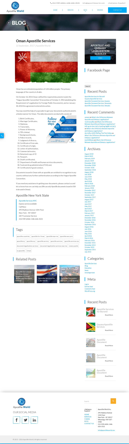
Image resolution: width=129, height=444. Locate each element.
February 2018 (90, 186)
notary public (73, 246)
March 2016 (89, 238)
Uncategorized (90, 272)
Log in (87, 284)
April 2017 (88, 209)
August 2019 (89, 154)
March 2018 (89, 183)
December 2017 (90, 190)
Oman (29, 251)
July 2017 (88, 202)
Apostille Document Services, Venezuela (98, 103)
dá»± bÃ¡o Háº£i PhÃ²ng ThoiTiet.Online (98, 133)
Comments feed (90, 289)
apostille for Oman (38, 236)
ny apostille (21, 251)
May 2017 (88, 206)
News (86, 270)
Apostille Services (91, 263)
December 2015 (90, 243)
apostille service (43, 241)
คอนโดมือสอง (89, 140)
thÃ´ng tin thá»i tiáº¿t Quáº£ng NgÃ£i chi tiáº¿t (100, 126)
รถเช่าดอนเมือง (90, 122)
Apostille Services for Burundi (95, 96)
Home (55, 10)
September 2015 (90, 249)
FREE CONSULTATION (100, 58)
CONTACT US (89, 423)
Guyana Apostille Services (93, 99)
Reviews (100, 10)
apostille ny (21, 241)
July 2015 (88, 252)
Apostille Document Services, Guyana (97, 101)
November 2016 (90, 220)
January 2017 (89, 215)
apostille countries (23, 236)
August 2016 (89, 227)
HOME (86, 414)
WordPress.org (90, 291)
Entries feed (89, 286)
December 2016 (90, 218)
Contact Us (117, 10)
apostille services (56, 241)
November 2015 (90, 245)
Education (88, 268)
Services (70, 10)
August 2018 (89, 172)
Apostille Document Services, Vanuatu (97, 105)
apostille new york (66, 236)
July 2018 (88, 174)
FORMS (87, 419)
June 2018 (88, 177)
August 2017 (89, 199)
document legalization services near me (53, 246)
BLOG (86, 421)
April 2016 (88, 236)
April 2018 (88, 181)
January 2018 (89, 188)
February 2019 (90, 158)
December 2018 (90, 163)
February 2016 (90, 240)
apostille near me (52, 236)
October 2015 (89, 247)
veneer (87, 117)
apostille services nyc (71, 241)
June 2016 (88, 231)
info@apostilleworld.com (94, 3)
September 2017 (90, 197)
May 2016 (88, 233)
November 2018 (90, 165)
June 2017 (88, 204)
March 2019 (89, 156)
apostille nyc (31, 241)
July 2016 (88, 229)
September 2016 (90, 224)
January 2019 (89, 161)
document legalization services (27, 246)
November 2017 (90, 193)
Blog (85, 10)
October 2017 (89, 195)
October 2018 (89, 168)
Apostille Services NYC (28, 201)
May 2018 (88, 179)
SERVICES (87, 417)
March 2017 (89, 211)
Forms (70, 15)
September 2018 (90, 170)
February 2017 (90, 213)
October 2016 (89, 222)
